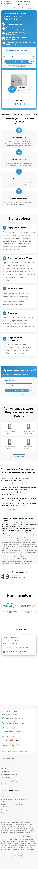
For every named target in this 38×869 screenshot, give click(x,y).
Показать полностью (8, 509)
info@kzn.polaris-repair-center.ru (17, 647)
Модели (27, 114)
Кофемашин (20, 796)
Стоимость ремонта (7, 758)
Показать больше (19, 456)
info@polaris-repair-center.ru (14, 718)
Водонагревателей (7, 796)
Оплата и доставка (7, 762)
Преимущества (6, 114)
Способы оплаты (6, 784)
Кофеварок (5, 810)
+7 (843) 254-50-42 (23, 1)
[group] (10, 607)
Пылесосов (18, 804)
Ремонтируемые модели (9, 774)
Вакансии (4, 768)
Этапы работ (18, 114)
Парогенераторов (21, 799)
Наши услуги (5, 777)
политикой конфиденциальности (19, 66)
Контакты (4, 765)
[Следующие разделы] (36, 114)
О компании (5, 771)
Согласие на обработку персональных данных (17, 781)
